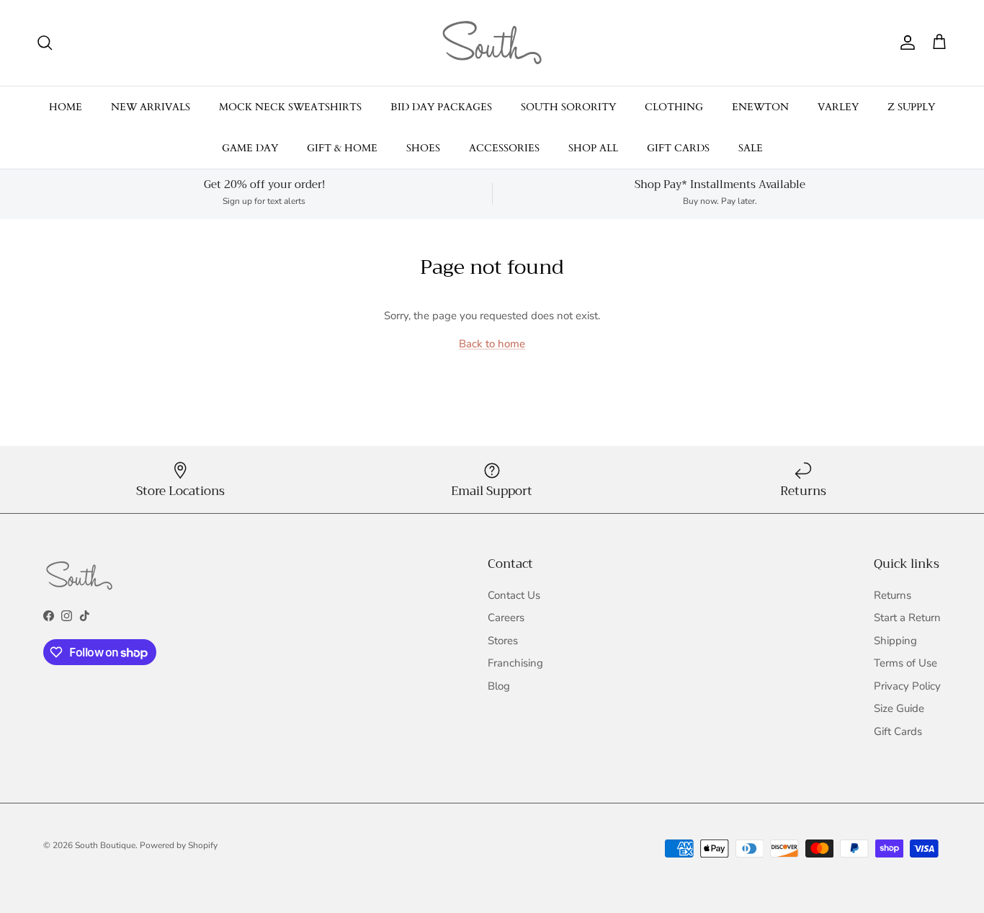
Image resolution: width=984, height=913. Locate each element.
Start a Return (907, 617)
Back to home (492, 344)
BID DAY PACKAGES (441, 107)
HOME (65, 107)
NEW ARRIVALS (150, 107)
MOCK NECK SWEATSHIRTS (290, 107)
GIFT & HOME (342, 148)
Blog (499, 686)
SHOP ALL (593, 148)
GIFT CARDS (678, 148)
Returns (892, 595)
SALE (750, 148)
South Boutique (105, 845)
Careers (506, 617)
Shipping (895, 640)
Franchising (515, 663)
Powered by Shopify (179, 845)
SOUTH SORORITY (568, 107)
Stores (503, 640)
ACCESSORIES (504, 148)
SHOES (423, 148)
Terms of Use (905, 663)
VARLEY (838, 107)
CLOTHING (674, 107)
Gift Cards (898, 731)
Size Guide (899, 708)
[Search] (44, 42)
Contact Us (514, 595)
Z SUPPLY (911, 107)
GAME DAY (250, 148)
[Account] (904, 42)
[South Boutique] (492, 42)
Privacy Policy (907, 686)
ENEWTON (760, 107)
